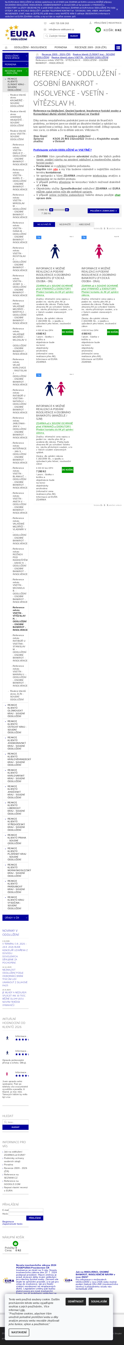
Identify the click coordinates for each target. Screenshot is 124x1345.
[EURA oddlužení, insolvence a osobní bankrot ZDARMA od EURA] (22, 33)
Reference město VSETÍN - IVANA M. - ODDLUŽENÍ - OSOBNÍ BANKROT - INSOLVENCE (20, 232)
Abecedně (84, 224)
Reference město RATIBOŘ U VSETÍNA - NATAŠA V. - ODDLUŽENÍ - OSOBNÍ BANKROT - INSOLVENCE (20, 401)
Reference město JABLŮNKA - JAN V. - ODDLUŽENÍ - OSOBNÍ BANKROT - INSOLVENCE (20, 428)
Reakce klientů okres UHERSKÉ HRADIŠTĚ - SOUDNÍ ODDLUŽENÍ (18, 118)
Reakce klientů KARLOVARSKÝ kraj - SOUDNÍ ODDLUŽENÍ (16, 776)
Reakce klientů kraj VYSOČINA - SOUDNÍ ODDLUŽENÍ (16, 903)
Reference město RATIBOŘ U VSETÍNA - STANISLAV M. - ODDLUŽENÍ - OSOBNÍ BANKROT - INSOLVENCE (20, 648)
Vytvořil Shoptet (114, 1333)
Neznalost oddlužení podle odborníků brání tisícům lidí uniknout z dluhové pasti (15, 977)
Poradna (61, 47)
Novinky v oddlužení (10, 933)
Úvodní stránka (6, 47)
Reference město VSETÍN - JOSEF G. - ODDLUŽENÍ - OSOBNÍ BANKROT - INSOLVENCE (20, 285)
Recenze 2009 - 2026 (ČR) (91, 47)
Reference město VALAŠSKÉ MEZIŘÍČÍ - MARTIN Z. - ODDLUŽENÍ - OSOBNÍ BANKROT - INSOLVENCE (20, 311)
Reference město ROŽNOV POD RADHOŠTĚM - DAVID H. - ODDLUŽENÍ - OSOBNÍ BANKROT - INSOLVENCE (20, 561)
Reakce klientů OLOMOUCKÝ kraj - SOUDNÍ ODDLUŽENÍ (16, 710)
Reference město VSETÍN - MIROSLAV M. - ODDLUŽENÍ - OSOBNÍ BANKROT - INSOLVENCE (20, 206)
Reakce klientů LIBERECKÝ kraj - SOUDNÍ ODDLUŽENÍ (16, 808)
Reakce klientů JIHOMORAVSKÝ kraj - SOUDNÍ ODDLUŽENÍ (17, 743)
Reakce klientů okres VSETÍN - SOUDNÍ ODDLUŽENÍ (18, 135)
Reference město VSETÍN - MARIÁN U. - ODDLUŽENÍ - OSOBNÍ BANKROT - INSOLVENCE (20, 676)
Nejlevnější (44, 224)
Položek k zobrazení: (103, 211)
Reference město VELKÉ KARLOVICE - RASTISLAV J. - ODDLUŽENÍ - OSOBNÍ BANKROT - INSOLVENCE (20, 372)
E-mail (5, 1210)
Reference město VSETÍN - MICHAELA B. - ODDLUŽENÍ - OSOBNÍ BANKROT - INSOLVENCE (20, 590)
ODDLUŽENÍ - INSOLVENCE (30, 47)
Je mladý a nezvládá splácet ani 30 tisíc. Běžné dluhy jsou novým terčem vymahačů (14, 998)
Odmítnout (76, 1301)
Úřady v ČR (12, 917)
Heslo (5, 1214)
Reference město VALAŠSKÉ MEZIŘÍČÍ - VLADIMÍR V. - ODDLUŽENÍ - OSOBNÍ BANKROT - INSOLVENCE (20, 531)
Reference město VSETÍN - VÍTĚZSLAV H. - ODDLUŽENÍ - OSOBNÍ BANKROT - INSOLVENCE (20, 618)
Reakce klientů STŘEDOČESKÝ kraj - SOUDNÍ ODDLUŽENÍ (16, 824)
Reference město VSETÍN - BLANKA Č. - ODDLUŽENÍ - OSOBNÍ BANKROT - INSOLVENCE (20, 478)
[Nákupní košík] (15, 1244)
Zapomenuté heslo (12, 1224)
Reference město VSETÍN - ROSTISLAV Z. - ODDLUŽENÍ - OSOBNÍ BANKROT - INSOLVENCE (20, 259)
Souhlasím (99, 1301)
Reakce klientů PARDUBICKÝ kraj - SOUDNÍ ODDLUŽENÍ (16, 886)
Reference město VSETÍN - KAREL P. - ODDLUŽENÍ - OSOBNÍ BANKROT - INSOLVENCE (20, 179)
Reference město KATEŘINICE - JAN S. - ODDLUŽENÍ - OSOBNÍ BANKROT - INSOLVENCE (20, 453)
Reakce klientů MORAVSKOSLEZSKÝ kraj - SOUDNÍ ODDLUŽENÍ (18, 870)
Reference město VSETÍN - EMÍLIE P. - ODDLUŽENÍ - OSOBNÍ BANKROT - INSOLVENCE (20, 154)
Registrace (115, 23)
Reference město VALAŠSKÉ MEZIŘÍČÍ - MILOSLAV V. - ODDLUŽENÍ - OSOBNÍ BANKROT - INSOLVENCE (20, 341)
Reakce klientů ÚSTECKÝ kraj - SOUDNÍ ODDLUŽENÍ (17, 727)
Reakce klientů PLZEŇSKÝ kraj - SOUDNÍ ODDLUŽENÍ (17, 854)
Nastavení (18, 1332)
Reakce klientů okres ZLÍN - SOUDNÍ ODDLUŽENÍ (18, 695)
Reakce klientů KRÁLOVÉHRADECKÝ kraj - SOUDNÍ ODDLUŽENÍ (18, 759)
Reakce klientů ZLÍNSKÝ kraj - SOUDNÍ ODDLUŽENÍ (16, 84)
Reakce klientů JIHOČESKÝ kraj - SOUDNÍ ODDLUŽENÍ (16, 792)
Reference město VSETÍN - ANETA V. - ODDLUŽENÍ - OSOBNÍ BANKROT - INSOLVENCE (20, 503)
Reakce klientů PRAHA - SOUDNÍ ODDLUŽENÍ (17, 839)
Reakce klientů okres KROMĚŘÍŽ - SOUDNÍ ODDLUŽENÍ (18, 100)
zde (55, 169)
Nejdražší (65, 224)
